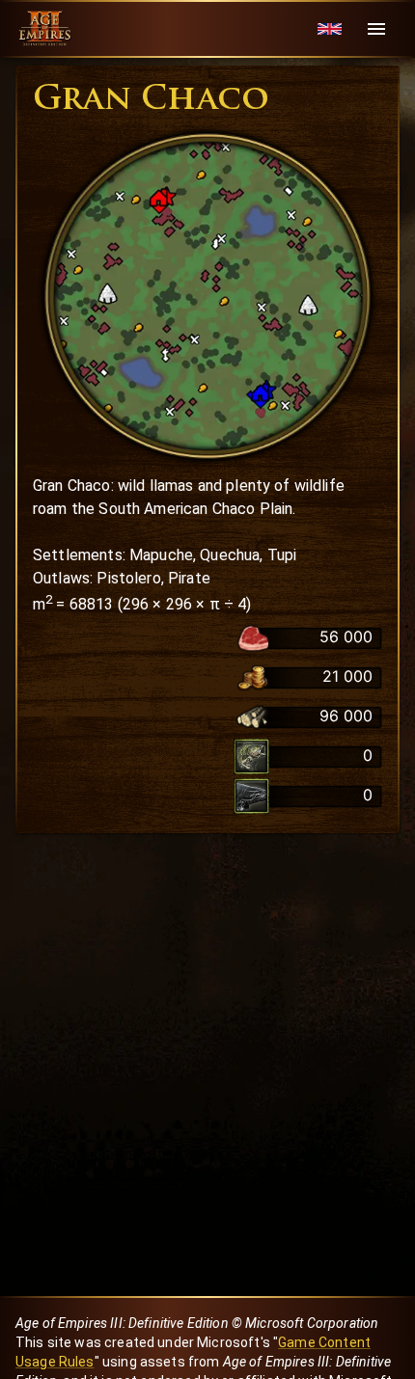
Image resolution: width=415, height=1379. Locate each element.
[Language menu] (329, 29)
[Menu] (376, 29)
